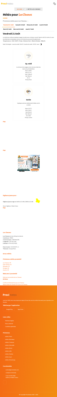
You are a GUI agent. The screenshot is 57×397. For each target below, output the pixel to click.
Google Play (9, 309)
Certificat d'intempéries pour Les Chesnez (13, 282)
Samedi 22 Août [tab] (20, 25)
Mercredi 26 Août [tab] (18, 29)
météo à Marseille (9, 345)
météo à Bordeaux (9, 339)
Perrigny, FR (6, 268)
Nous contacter (9, 323)
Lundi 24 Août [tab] (43, 25)
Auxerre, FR (6, 270)
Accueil (19, 9)
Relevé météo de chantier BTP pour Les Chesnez (15, 284)
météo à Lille (8, 351)
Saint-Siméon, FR (7, 264)
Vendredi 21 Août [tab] (8, 25)
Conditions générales (10, 326)
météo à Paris (8, 336)
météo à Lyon (8, 357)
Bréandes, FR (6, 266)
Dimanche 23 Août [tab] (32, 25)
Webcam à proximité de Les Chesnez (12, 277)
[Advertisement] (28, 134)
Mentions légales (9, 320)
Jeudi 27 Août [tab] (30, 29)
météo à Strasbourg (10, 360)
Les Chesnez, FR (7, 262)
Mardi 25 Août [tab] (7, 29)
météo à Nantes (9, 354)
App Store (20, 309)
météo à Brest (8, 348)
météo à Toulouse (9, 342)
